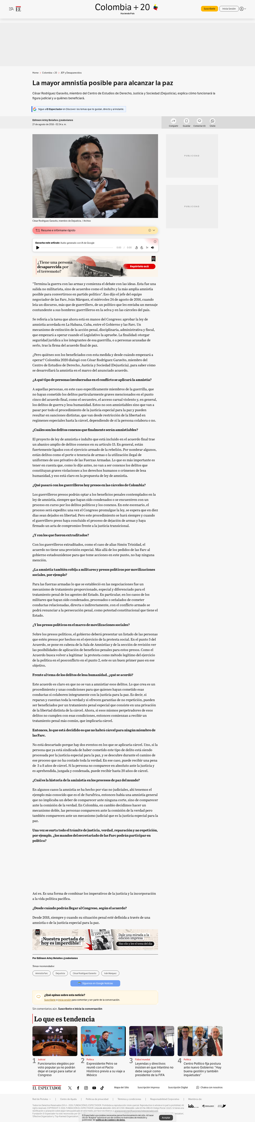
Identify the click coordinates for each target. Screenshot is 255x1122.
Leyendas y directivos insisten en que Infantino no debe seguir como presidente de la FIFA (154, 1069)
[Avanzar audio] (142, 247)
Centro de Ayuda (68, 1099)
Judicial (41, 1059)
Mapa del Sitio (121, 1087)
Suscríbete (209, 8)
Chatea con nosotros (212, 1087)
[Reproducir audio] (37, 248)
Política (90, 1059)
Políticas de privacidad (97, 1099)
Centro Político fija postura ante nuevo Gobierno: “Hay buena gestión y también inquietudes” (202, 1069)
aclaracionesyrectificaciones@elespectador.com (136, 1111)
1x (147, 247)
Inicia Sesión (229, 8)
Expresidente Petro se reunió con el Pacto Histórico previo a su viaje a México (106, 1069)
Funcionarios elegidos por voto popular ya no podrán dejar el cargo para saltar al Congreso (57, 1069)
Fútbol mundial (142, 1059)
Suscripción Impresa (148, 1087)
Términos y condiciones (129, 1099)
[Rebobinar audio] (136, 247)
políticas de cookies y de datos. (110, 1120)
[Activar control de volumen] (152, 247)
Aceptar (166, 1117)
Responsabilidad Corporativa (164, 1099)
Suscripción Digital (178, 1087)
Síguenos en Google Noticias (97, 983)
